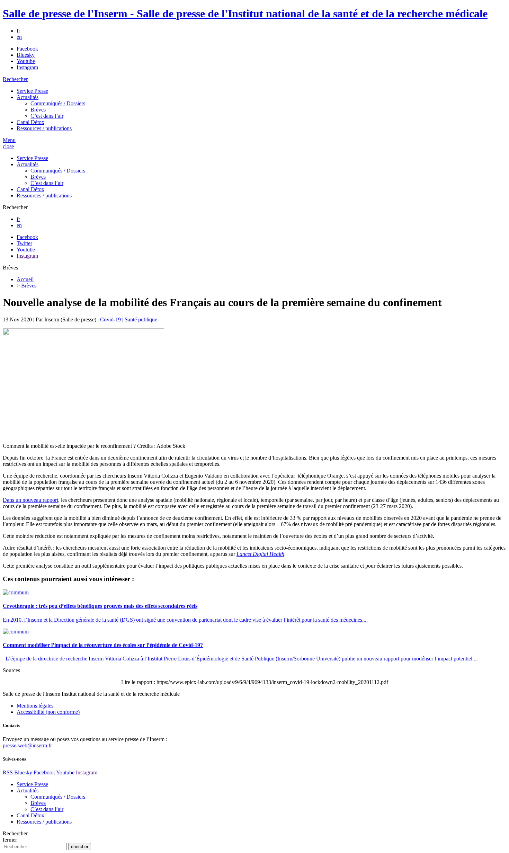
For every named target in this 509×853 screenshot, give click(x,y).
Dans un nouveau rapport (30, 500)
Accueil (25, 279)
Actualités (27, 97)
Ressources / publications (44, 128)
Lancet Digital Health (260, 554)
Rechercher (15, 79)
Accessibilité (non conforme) (48, 712)
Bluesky (26, 55)
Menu (9, 140)
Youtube (26, 61)
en (19, 37)
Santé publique (141, 319)
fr (18, 31)
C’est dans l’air (46, 116)
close (8, 146)
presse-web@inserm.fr (27, 745)
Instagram (27, 67)
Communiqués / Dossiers (57, 103)
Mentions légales (35, 706)
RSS (8, 772)
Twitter (24, 243)
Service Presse (32, 91)
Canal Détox (30, 122)
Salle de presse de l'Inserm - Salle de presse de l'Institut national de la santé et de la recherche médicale (245, 13)
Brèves (38, 110)
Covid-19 (110, 319)
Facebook (27, 49)
